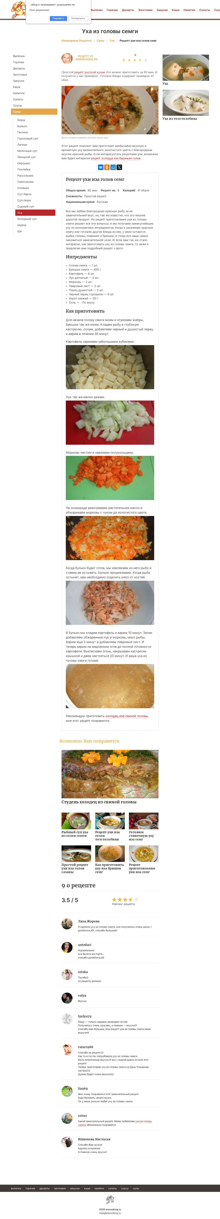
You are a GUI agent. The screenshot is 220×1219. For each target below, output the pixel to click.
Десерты (128, 10)
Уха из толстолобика (180, 119)
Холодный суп (27, 219)
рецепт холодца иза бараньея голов (115, 158)
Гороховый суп (27, 138)
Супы (17, 111)
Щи (19, 231)
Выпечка (97, 10)
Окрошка (23, 163)
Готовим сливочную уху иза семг (141, 835)
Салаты (204, 10)
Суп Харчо (24, 194)
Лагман (22, 144)
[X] (119, 167)
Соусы (17, 105)
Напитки (189, 10)
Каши (175, 10)
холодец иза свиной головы (127, 716)
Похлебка (23, 169)
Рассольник (25, 175)
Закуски (162, 10)
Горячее (112, 10)
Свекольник (25, 181)
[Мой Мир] (113, 167)
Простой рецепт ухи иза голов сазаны (75, 868)
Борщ (21, 120)
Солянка (23, 188)
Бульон (22, 126)
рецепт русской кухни (89, 72)
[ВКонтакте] (100, 167)
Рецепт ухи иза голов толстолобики (107, 835)
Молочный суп (27, 151)
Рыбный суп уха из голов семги (75, 834)
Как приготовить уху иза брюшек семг (109, 868)
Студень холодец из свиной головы (99, 802)
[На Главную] (110, 1199)
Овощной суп (26, 157)
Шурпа (21, 225)
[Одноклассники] (107, 167)
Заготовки (145, 10)
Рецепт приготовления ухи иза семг (142, 868)
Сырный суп (25, 206)
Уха (165, 84)
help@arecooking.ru (110, 1213)
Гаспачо (22, 132)
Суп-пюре (24, 200)
